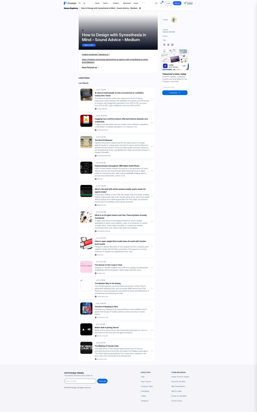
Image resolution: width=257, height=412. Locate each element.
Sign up (177, 3)
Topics (105, 3)
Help (142, 377)
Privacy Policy (176, 401)
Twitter (143, 396)
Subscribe (173, 93)
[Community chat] (156, 3)
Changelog (145, 391)
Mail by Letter (176, 391)
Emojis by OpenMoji (178, 396)
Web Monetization (178, 386)
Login (168, 3)
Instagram (144, 401)
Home (97, 3)
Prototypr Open (147, 386)
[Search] (80, 3)
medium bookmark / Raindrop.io (95, 54)
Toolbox (115, 3)
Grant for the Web (178, 382)
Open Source (146, 382)
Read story (88, 45)
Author (165, 20)
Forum (136, 3)
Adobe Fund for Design (180, 377)
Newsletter (127, 3)
